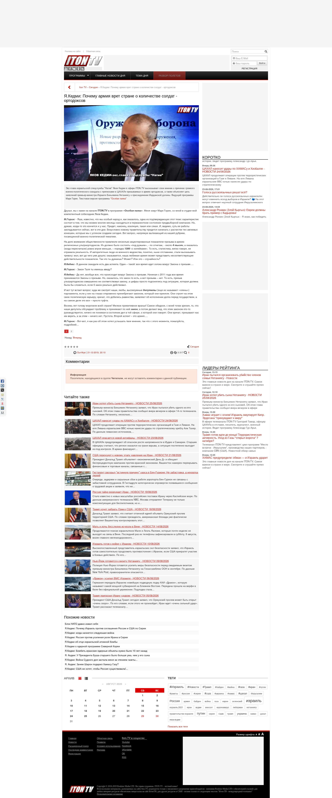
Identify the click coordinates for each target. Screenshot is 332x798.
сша (221, 713)
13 (113, 705)
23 (157, 710)
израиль (254, 700)
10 (71, 705)
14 (128, 705)
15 (142, 705)
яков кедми (175, 719)
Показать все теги (178, 726)
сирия (212, 713)
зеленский (237, 701)
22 (142, 710)
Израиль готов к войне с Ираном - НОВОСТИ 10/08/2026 (126, 543)
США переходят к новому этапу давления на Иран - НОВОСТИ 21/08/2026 (137, 455)
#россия (186, 693)
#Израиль (177, 686)
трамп (230, 713)
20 (113, 710)
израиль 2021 (176, 707)
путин (201, 713)
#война (230, 687)
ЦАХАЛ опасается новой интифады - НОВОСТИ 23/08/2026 (128, 437)
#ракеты (174, 693)
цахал (263, 713)
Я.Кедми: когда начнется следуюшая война (89, 632)
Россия (175, 700)
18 (85, 710)
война (208, 701)
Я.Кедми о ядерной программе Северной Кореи (92, 646)
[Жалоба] (172, 352)
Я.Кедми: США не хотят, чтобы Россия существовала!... (96, 668)
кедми (198, 707)
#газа (241, 687)
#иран (251, 687)
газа (216, 701)
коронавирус (223, 707)
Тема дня (142, 75)
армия (187, 701)
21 (128, 710)
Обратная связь (93, 51)
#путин (262, 687)
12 (99, 705)
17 (71, 710)
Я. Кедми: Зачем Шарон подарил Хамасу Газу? (92, 664)
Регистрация (249, 68)
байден (197, 701)
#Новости (193, 687)
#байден (219, 687)
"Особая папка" (118, 198)
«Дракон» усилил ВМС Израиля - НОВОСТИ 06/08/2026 (126, 578)
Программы (77, 75)
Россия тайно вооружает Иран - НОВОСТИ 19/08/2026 (125, 491)
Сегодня (194, 346)
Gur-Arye (81, 352)
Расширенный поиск (78, 745)
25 (85, 716)
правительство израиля (181, 713)
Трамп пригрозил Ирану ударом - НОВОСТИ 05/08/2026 (126, 595)
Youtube (66, 69)
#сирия (197, 693)
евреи (225, 701)
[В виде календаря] (80, 677)
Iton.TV (81, 788)
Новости (72, 741)
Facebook (70, 69)
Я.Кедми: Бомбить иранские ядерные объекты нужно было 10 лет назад (106, 650)
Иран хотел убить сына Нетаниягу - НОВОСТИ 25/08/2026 (127, 403)
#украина (219, 693)
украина (242, 713)
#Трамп (207, 687)
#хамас (231, 693)
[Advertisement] (166, 23)
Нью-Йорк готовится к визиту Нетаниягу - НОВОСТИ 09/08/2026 (131, 561)
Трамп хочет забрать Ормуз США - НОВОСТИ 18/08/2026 (127, 509)
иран (189, 707)
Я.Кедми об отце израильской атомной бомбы (91, 641)
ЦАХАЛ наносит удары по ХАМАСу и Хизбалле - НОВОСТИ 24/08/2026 (135, 420)
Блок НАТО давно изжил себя (81, 623)
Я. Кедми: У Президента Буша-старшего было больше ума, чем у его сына (107, 655)
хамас (253, 713)
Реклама (101, 749)
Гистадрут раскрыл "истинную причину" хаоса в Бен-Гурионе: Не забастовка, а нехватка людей (145, 474)
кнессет (209, 707)
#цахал (242, 693)
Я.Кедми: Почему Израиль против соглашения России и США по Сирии (105, 628)
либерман (238, 707)
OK (78, 69)
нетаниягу (252, 707)
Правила (101, 741)
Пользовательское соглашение (110, 794)
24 (71, 716)
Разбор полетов (169, 75)
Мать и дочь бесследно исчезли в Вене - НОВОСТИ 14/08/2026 (130, 526)
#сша (208, 693)
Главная (72, 738)
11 (85, 705)
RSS (82, 69)
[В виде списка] (86, 677)
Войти (262, 63)
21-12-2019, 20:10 (96, 352)
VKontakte (74, 69)
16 (157, 705)
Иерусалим (256, 693)
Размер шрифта (245, 734)
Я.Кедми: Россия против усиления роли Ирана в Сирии (96, 637)
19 (99, 710)
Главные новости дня (110, 75)
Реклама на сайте (73, 51)
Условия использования (109, 745)
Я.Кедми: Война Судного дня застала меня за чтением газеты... (101, 659)
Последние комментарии (80, 749)
